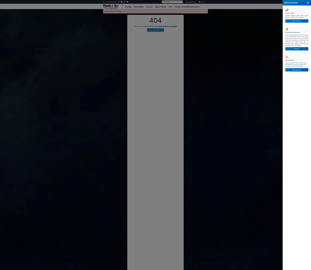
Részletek (296, 48)
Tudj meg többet (296, 21)
